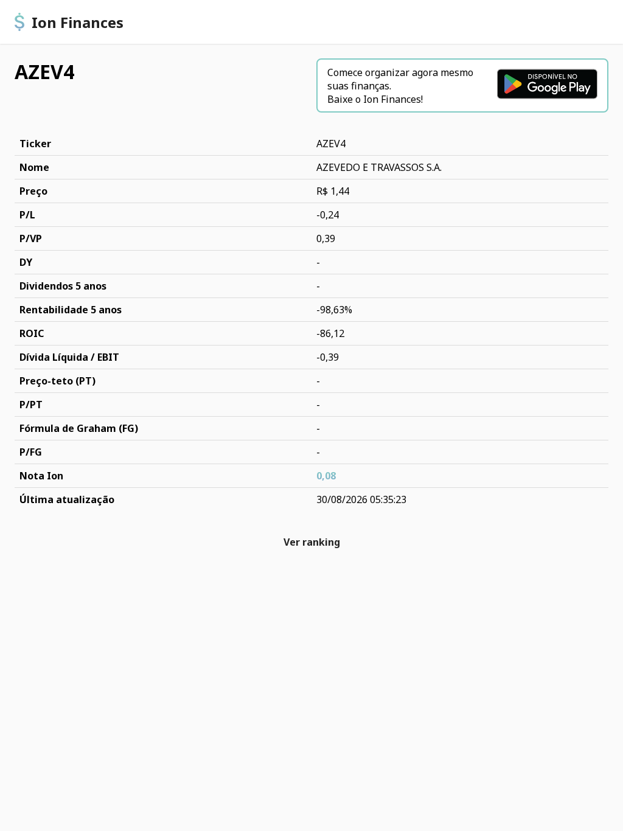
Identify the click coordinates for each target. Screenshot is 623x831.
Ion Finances (78, 22)
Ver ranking (312, 542)
